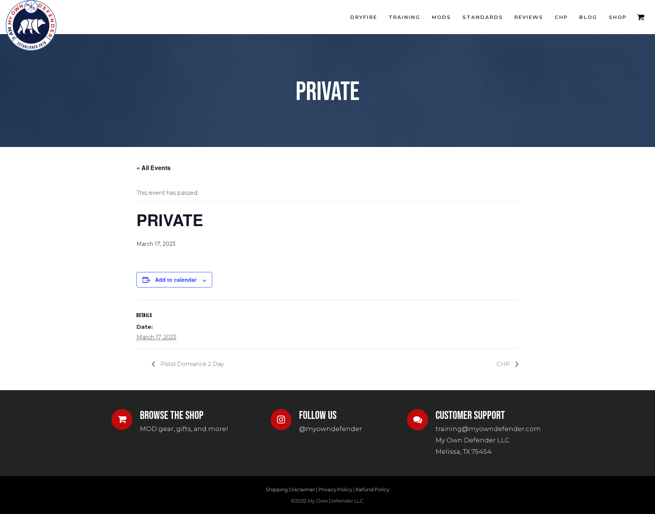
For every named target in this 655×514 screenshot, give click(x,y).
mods (441, 17)
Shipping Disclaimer (290, 489)
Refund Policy (372, 489)
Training (404, 17)
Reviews (528, 17)
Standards (482, 17)
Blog (588, 17)
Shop (618, 17)
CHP (561, 17)
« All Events (153, 167)
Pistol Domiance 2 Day (191, 363)
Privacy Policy (335, 489)
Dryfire (363, 17)
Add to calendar (175, 279)
